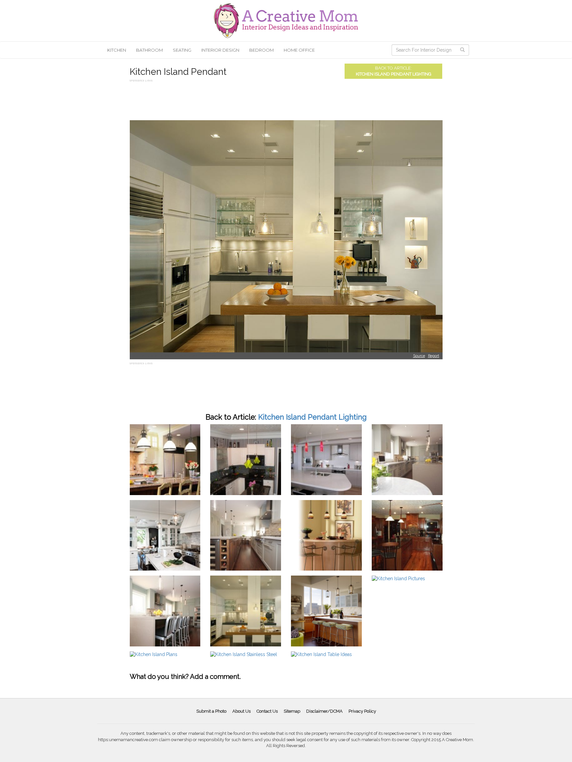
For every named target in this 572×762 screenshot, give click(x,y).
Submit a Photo (211, 711)
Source (419, 356)
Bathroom (149, 50)
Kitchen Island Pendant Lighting (393, 74)
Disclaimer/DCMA (324, 711)
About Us (241, 711)
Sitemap (292, 711)
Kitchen (116, 50)
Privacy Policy (362, 711)
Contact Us (267, 711)
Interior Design (220, 50)
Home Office (299, 50)
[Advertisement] (250, 98)
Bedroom (261, 50)
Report (433, 356)
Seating (182, 50)
